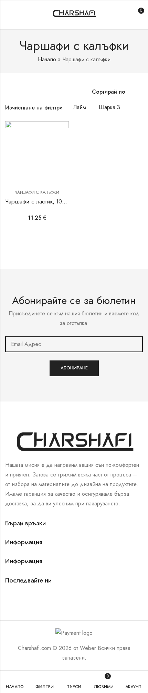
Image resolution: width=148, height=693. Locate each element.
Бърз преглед (57, 144)
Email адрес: (74, 344)
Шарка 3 (109, 107)
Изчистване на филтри (34, 108)
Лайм (79, 107)
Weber (88, 648)
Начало (47, 59)
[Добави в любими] (57, 132)
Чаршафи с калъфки (37, 192)
